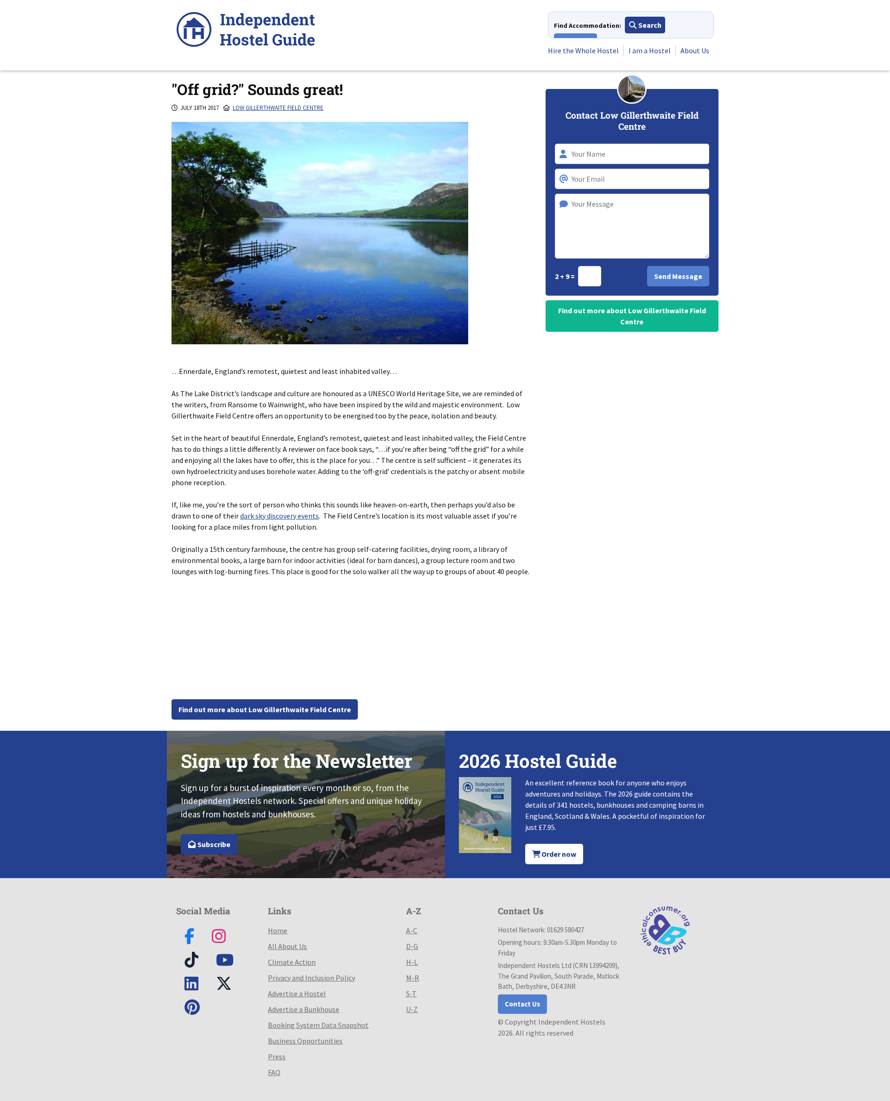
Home (277, 930)
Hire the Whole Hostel (583, 50)
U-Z (412, 1009)
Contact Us (522, 1004)
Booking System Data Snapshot (318, 1025)
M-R (412, 977)
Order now (558, 854)
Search (649, 25)
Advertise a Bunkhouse (303, 1009)
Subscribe (213, 844)
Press (277, 1056)
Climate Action (292, 962)
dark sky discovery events (279, 515)
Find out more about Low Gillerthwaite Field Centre (264, 709)
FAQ (274, 1072)
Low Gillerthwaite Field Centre (278, 108)
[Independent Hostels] (245, 31)
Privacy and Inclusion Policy (311, 977)
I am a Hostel (650, 50)
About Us (694, 50)
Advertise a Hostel (297, 993)
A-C (411, 930)
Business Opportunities (305, 1040)
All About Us (287, 946)
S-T (411, 993)
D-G (412, 946)
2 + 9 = (565, 276)
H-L (412, 962)
